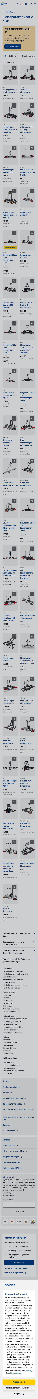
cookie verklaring (14, 1373)
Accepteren (17, 1382)
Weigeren (18, 1394)
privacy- (29, 1370)
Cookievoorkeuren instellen (17, 1388)
